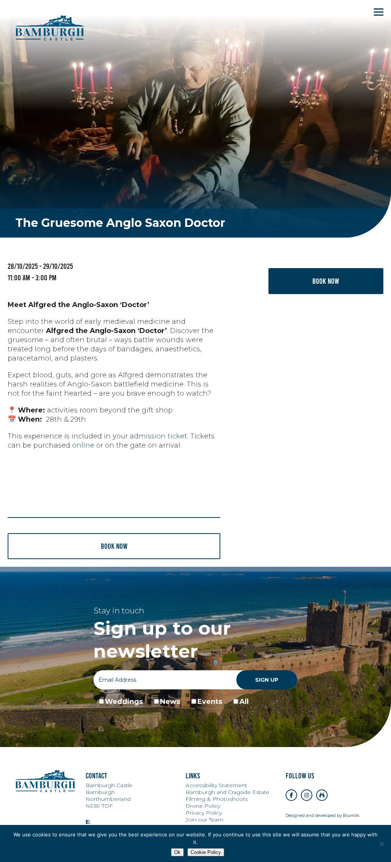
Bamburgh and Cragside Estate (227, 792)
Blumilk (351, 815)
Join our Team (204, 819)
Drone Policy (203, 805)
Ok (177, 852)
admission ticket (158, 436)
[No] (381, 843)
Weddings (124, 701)
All (244, 701)
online (83, 445)
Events (209, 701)
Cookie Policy (206, 852)
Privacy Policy (204, 812)
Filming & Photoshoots (217, 799)
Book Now (325, 281)
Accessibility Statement (216, 785)
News (170, 701)
